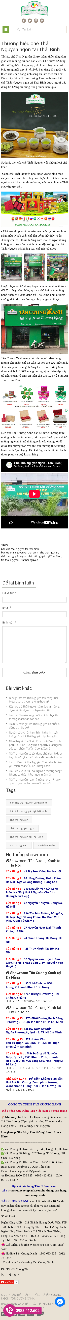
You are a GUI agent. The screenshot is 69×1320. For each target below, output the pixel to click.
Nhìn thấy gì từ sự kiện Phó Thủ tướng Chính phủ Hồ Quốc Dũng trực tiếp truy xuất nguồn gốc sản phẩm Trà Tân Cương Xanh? (35, 744)
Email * (6, 607)
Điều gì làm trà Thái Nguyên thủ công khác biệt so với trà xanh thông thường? (33, 699)
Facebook (10, 1274)
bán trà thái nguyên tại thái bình (19, 552)
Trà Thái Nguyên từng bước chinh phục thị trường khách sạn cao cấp (33, 717)
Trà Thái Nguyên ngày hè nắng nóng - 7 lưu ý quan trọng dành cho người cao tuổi (34, 781)
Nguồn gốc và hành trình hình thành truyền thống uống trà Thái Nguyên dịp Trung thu (34, 734)
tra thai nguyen (10, 559)
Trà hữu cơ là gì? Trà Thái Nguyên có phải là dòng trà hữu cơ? (34, 725)
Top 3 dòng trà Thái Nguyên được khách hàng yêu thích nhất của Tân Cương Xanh (35, 764)
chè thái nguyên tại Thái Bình (44, 556)
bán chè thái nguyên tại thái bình (20, 548)
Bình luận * (9, 622)
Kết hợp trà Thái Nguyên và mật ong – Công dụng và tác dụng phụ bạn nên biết (34, 708)
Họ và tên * (9, 593)
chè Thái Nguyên (21, 56)
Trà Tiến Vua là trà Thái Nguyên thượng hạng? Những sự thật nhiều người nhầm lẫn (35, 772)
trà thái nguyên (32, 441)
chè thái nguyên (49, 552)
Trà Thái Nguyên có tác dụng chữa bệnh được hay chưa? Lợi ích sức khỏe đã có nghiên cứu (35, 755)
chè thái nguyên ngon (13, 556)
